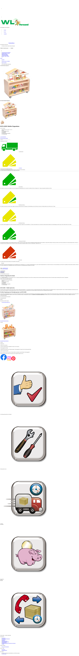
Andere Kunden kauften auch (6, 302)
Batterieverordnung (4, 650)
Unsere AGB (3, 639)
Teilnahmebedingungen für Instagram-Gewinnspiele (8, 643)
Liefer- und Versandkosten (5, 646)
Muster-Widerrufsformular (5, 641)
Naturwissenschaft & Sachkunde (6, 52)
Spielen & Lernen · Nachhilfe (6, 53)
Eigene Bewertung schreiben (4, 138)
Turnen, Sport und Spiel (5, 55)
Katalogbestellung (4, 642)
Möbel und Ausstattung (5, 54)
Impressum (3, 640)
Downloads (3, 649)
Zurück (1, 58)
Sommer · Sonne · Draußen (5, 56)
